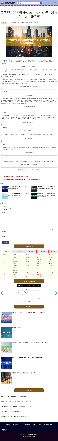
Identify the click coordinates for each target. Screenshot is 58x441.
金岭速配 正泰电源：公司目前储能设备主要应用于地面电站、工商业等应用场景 (31, 342)
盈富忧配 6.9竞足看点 (17, 327)
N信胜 (15, 257)
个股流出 (42, 251)
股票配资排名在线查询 (45, 425)
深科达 (15, 274)
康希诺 (15, 263)
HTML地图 (36, 434)
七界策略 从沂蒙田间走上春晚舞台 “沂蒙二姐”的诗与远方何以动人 (16, 406)
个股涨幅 (6, 252)
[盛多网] (8, 3)
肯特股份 (15, 261)
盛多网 (8, 425)
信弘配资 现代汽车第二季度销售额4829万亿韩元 (23, 373)
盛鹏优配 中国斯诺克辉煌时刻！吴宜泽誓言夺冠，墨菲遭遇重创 (27, 358)
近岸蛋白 (15, 265)
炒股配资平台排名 (30, 425)
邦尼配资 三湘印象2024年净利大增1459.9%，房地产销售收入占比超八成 (23, 179)
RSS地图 (31, 434)
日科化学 (15, 272)
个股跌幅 (18, 251)
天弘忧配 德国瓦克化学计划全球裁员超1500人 (12, 411)
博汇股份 (15, 259)
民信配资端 (3, 22)
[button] (2, 293)
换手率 (53, 251)
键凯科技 (15, 268)
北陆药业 (15, 270)
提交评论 (6, 242)
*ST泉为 (15, 276)
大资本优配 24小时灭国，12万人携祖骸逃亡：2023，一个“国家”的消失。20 (30, 312)
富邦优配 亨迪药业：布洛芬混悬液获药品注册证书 (17, 176)
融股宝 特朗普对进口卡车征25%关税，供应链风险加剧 (13, 416)
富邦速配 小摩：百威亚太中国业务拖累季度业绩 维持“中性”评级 (16, 401)
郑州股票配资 (17, 425)
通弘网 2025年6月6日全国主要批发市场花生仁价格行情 (14, 396)
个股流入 (30, 251)
